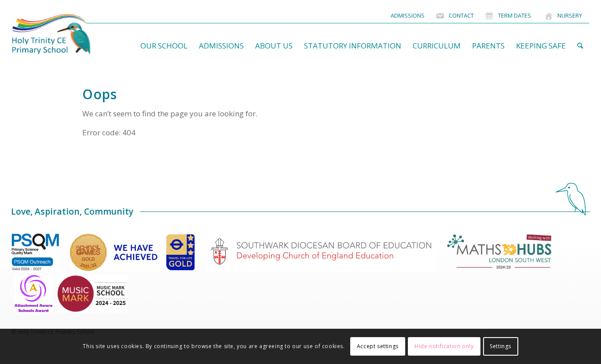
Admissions (408, 15)
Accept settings (378, 346)
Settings (500, 346)
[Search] (580, 45)
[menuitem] (407, 15)
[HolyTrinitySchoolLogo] (68, 34)
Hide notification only (443, 346)
